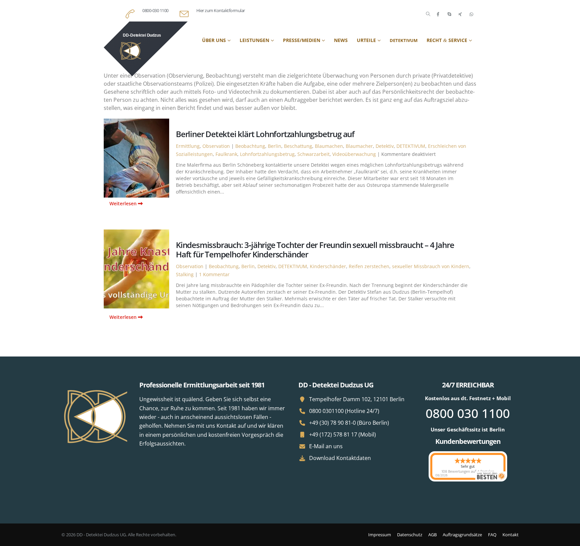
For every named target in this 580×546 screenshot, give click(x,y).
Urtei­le (366, 40)
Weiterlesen (123, 203)
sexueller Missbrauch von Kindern (430, 266)
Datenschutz (409, 535)
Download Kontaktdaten (340, 458)
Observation (216, 146)
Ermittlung (188, 146)
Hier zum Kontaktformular (220, 10)
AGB (432, 535)
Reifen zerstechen (369, 266)
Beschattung (298, 146)
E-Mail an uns (326, 446)
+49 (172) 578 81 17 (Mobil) (342, 434)
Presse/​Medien (301, 40)
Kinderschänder (328, 266)
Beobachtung (250, 146)
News (341, 40)
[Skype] (449, 14)
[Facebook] (438, 14)
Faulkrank (226, 154)
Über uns (214, 40)
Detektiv (385, 146)
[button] (428, 14)
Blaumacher (359, 146)
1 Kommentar (214, 274)
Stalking (185, 274)
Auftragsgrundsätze (462, 535)
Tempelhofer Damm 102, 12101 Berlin (356, 399)
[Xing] (460, 14)
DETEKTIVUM (410, 146)
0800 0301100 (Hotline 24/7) (344, 411)
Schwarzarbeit (313, 154)
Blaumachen (329, 146)
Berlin (274, 146)
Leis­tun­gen (254, 40)
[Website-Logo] (146, 49)
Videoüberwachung (354, 154)
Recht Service (447, 40)
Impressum (379, 535)
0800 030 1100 (468, 413)
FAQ (492, 535)
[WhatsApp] (471, 14)
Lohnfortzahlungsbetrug (267, 154)
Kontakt (510, 535)
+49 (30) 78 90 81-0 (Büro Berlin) (349, 422)
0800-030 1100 (155, 10)
